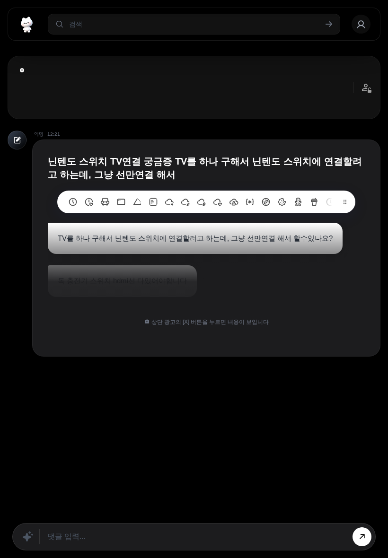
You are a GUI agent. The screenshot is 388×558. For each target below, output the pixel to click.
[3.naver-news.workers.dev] (266, 201)
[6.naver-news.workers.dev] (218, 201)
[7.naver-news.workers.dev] (202, 201)
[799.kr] (121, 201)
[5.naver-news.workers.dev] (234, 201)
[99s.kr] (137, 201)
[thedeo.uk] (153, 201)
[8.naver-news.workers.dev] (185, 201)
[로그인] (361, 24)
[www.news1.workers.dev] (330, 201)
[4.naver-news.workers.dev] (250, 201)
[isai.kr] (73, 201)
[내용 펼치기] (22, 70)
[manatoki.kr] (89, 201)
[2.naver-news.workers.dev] (282, 201)
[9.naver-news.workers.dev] (169, 201)
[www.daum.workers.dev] (314, 201)
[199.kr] (105, 201)
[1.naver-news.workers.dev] (298, 201)
